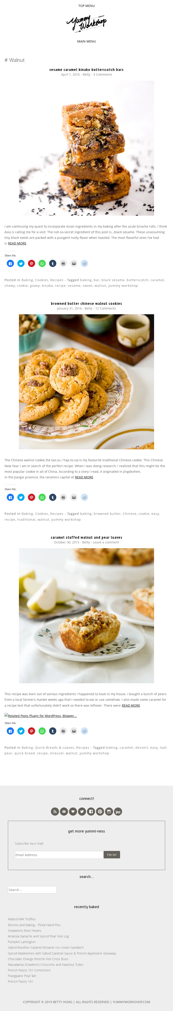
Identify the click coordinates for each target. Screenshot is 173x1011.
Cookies (41, 280)
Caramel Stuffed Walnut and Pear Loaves (86, 537)
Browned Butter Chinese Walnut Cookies (86, 303)
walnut (100, 285)
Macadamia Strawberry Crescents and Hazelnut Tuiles (45, 964)
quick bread (24, 753)
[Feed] (55, 811)
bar (97, 280)
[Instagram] (109, 811)
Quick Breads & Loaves (54, 747)
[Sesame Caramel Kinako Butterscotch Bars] (86, 214)
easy (155, 513)
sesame (74, 285)
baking (86, 280)
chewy (10, 285)
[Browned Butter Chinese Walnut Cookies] (86, 448)
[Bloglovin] (73, 811)
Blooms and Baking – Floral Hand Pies (34, 925)
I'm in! (111, 855)
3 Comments (102, 74)
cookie (22, 285)
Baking (27, 280)
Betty (86, 74)
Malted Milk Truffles (22, 919)
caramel (157, 280)
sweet (88, 285)
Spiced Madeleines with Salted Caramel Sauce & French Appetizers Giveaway (62, 953)
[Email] (64, 811)
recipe (60, 285)
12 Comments (105, 308)
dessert (141, 747)
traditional (26, 519)
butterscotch (137, 280)
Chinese (130, 513)
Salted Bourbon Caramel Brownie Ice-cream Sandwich (46, 947)
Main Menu (86, 41)
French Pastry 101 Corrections (29, 970)
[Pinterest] (100, 811)
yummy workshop (123, 285)
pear (8, 753)
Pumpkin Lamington (22, 942)
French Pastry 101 (20, 981)
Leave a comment (106, 542)
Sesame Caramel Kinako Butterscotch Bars (86, 69)
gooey (35, 285)
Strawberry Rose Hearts (24, 930)
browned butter (107, 513)
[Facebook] (91, 811)
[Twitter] (82, 811)
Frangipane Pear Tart (22, 976)
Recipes (57, 280)
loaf (163, 747)
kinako (47, 285)
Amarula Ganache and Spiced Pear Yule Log (38, 936)
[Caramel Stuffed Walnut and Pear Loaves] (86, 682)
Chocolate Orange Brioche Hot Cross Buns (38, 959)
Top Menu (86, 6)
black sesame (113, 280)
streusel (57, 753)
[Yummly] (118, 811)
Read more (17, 243)
